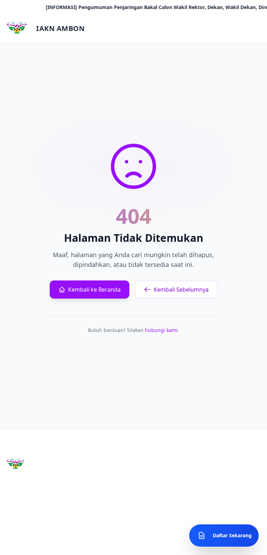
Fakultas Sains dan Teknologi (154, 476)
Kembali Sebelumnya (181, 289)
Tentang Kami (111, 472)
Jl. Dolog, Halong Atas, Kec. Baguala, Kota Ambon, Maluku (226, 486)
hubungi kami (161, 330)
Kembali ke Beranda (94, 289)
